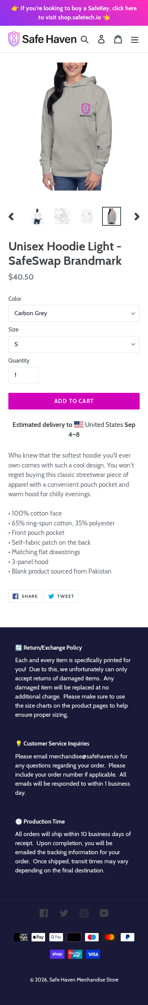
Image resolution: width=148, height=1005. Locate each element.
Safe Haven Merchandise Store (83, 979)
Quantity (19, 360)
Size (13, 329)
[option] (37, 216)
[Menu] (134, 39)
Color (14, 298)
